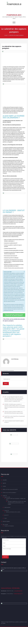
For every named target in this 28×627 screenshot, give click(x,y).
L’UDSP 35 (5, 495)
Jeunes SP (6, 515)
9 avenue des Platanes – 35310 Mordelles (10, 588)
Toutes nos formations (9, 526)
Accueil (5, 35)
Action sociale (7, 497)
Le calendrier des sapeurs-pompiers (16, 35)
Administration (7, 507)
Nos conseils (5, 524)
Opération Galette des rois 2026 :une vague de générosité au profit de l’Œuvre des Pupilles (17, 503)
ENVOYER (5, 556)
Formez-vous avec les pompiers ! (9, 492)
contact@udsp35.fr (18, 590)
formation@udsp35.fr (18, 593)
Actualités (5, 480)
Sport (5, 518)
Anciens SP (6, 510)
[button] (14, 315)
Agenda (4, 483)
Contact (4, 486)
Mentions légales (6, 521)
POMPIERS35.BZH (14, 15)
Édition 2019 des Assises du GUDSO (10, 489)
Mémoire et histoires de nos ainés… (13, 512)
